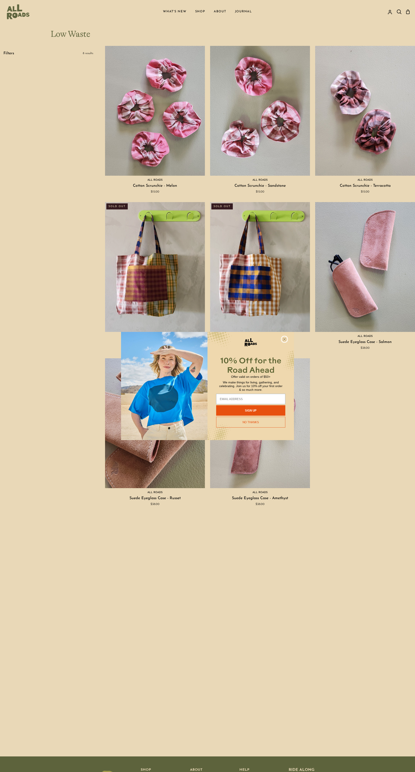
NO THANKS (251, 422)
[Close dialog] (284, 339)
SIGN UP (251, 410)
